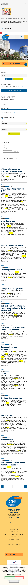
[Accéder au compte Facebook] (7, 554)
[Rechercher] (21, 37)
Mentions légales (14, 536)
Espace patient (14, 529)
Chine (3, 373)
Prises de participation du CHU (12, 190)
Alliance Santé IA (8, 440)
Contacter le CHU (15, 517)
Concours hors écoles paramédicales (10, 348)
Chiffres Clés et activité (11, 398)
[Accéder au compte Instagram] (17, 554)
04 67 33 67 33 (15, 522)
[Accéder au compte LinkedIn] (21, 554)
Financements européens (12, 245)
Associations (6, 415)
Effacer (9, 79)
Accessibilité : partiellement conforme (14, 534)
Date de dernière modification (11, 152)
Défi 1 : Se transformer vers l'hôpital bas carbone (13, 328)
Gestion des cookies (14, 550)
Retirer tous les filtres (14, 90)
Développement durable (11, 270)
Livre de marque (8, 221)
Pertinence (6, 145)
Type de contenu (7, 150)
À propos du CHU (7, 112)
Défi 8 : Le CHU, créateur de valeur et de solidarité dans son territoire (13, 308)
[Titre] (5, 147)
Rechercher (19, 79)
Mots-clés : (3, 72)
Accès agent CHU (14, 531)
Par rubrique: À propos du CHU (11, 86)
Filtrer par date (14, 134)
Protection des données (14, 539)
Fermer (26, 3)
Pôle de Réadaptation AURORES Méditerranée (11, 170)
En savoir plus (7, 28)
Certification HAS (14, 546)
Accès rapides (24, 33)
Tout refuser (19, 577)
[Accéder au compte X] (10, 554)
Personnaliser (14, 581)
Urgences (5, 33)
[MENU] (26, 37)
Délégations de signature (12, 288)
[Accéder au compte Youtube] (14, 554)
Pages (4, 104)
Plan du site (14, 541)
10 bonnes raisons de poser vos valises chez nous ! (13, 464)
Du (2, 121)
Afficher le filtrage (25, 64)
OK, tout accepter (9, 577)
